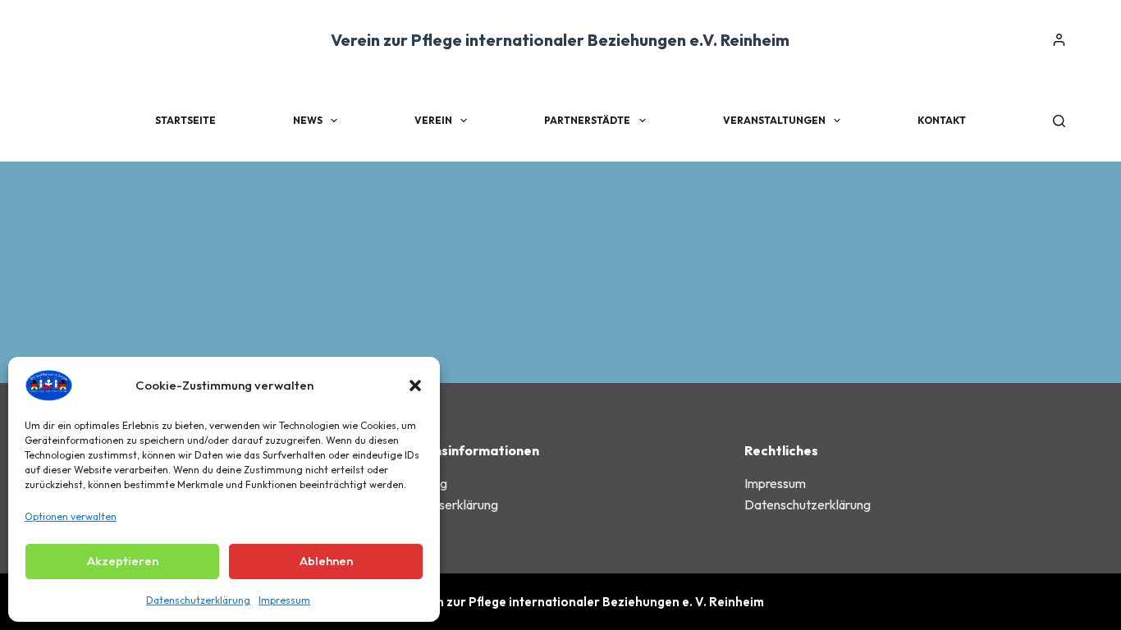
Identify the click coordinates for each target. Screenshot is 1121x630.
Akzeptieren (122, 560)
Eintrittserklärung (449, 504)
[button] (415, 385)
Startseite (185, 120)
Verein (433, 120)
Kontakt (941, 120)
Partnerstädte (587, 120)
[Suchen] (1059, 121)
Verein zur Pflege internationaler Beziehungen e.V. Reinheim (560, 40)
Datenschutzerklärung (198, 600)
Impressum (284, 600)
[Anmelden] (1059, 40)
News (308, 120)
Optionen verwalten (71, 516)
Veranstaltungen (774, 120)
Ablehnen (326, 560)
